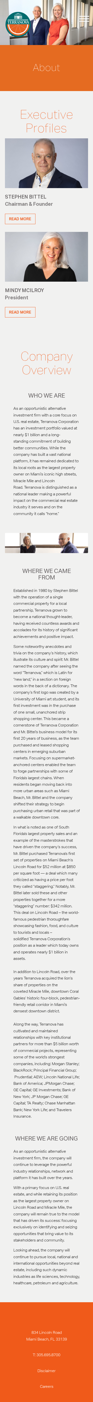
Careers (46, 1386)
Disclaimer (46, 1371)
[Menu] (81, 19)
